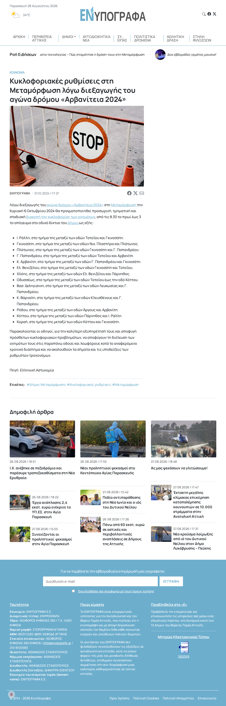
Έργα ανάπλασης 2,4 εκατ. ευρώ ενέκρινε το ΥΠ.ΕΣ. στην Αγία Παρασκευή (51, 509)
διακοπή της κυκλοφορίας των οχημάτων (60, 216)
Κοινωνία (17, 72)
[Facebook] (209, 14)
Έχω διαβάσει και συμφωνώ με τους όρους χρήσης (116, 591)
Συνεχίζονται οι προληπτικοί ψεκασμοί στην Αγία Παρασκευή (52, 539)
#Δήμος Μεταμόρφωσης (46, 384)
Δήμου (73, 222)
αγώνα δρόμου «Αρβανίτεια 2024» (75, 204)
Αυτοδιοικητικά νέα (96, 38)
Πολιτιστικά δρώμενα (144, 38)
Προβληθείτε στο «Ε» (169, 604)
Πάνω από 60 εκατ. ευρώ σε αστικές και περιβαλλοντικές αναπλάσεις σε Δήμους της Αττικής (124, 534)
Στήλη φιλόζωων (202, 38)
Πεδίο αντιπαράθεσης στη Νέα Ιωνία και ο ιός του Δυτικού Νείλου (122, 502)
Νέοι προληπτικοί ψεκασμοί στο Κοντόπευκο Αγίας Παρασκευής (107, 470)
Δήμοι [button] (67, 36)
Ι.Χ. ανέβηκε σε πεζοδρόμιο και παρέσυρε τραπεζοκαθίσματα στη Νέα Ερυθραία (42, 473)
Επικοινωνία (207, 698)
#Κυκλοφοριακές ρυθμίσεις (89, 384)
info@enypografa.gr (57, 643)
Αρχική (19, 36)
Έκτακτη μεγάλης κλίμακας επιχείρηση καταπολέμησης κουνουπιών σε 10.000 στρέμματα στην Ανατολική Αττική (192, 504)
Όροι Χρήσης (119, 698)
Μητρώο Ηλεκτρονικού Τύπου (183, 636)
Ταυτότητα (19, 604)
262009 (183, 656)
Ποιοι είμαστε (92, 604)
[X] (214, 14)
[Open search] (204, 14)
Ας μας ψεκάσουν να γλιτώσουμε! (179, 468)
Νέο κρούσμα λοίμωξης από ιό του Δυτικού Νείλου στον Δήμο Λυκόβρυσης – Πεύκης (193, 541)
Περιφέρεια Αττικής (42, 38)
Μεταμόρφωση (124, 204)
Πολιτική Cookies (146, 698)
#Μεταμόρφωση (125, 384)
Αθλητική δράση (175, 38)
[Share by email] (141, 193)
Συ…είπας (122, 38)
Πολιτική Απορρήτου (178, 698)
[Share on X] (135, 193)
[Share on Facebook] (129, 193)
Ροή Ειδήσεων (23, 54)
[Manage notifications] (11, 694)
